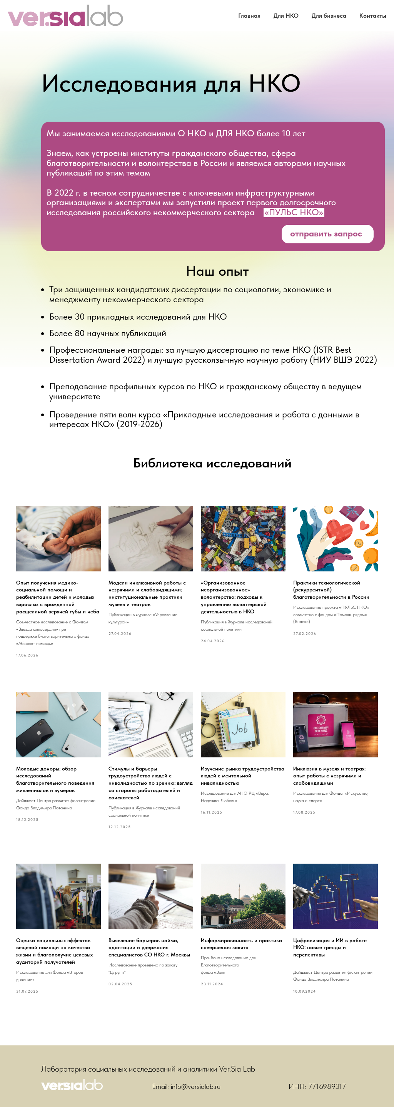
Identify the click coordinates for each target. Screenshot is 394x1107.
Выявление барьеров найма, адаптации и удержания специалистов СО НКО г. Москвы (149, 947)
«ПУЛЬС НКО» (294, 213)
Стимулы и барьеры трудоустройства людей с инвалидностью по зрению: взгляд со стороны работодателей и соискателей (151, 783)
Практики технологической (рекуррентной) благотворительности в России (331, 589)
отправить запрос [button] (326, 233)
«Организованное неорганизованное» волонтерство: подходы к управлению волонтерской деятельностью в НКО (234, 597)
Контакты (372, 15)
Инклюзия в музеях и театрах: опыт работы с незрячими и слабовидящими (329, 775)
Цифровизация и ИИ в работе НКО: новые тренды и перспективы (330, 947)
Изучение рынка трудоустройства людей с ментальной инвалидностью (242, 775)
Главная (249, 15)
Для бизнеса (329, 15)
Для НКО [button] (286, 15)
